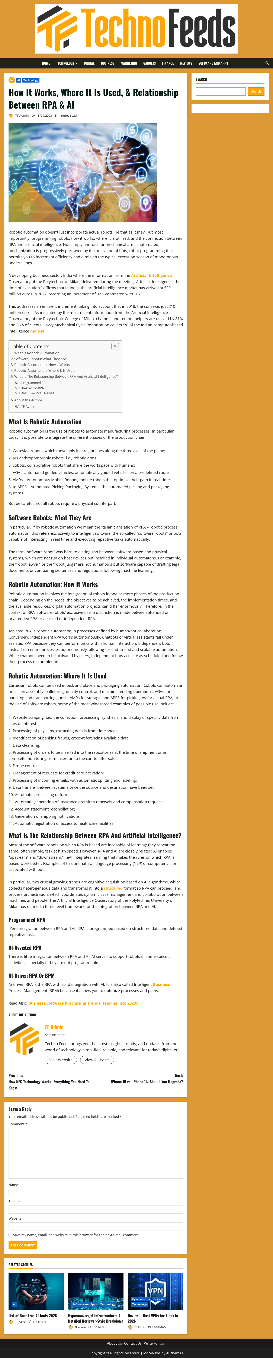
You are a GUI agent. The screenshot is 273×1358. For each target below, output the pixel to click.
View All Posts (97, 1059)
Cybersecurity (141, 1299)
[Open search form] (267, 63)
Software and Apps (213, 63)
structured (113, 888)
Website (15, 1218)
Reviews (186, 63)
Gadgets (149, 63)
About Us (114, 1343)
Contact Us (133, 1343)
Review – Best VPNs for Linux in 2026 (153, 1318)
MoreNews (152, 1353)
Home (46, 63)
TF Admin (22, 115)
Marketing (129, 63)
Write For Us (154, 1343)
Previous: (49, 1082)
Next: (147, 1078)
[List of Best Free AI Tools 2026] (36, 1291)
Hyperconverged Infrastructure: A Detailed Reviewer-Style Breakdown (95, 1318)
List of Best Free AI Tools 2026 (33, 1315)
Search (201, 79)
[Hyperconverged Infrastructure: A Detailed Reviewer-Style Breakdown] (95, 1291)
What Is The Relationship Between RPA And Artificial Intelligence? (66, 376)
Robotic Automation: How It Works (42, 364)
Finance (168, 63)
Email (14, 1201)
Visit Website (61, 1059)
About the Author (28, 400)
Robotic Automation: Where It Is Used (44, 370)
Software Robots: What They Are (40, 359)
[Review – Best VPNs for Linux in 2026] (155, 1291)
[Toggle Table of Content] (113, 346)
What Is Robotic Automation (37, 353)
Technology (65, 63)
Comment (18, 1124)
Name (15, 1184)
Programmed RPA (34, 383)
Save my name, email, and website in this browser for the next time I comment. (76, 1235)
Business (107, 63)
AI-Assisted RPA (32, 388)
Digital (89, 63)
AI (18, 80)
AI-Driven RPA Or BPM (37, 393)
